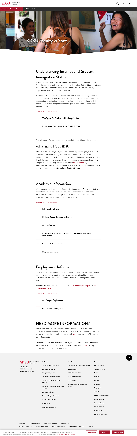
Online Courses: (48, 225)
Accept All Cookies (118, 432)
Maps (96, 373)
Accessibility (22, 423)
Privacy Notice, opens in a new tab (65, 434)
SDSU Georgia (72, 369)
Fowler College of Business (50, 396)
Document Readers (35, 423)
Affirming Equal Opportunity (76, 426)
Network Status (99, 403)
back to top (129, 358)
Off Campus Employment (52, 308)
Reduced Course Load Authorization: (57, 217)
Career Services (99, 407)
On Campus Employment (52, 300)
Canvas (96, 380)
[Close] (134, 433)
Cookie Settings (65, 423)
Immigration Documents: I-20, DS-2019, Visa (61, 126)
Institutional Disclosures (42, 426)
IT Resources (98, 410)
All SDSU (126, 3)
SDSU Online (72, 380)
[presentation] (44, 362)
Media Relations (99, 399)
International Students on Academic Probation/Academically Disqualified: (66, 234)
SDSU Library (46, 403)
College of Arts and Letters (50, 365)
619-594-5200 (24, 367)
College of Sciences (48, 392)
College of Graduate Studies (51, 377)
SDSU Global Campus (49, 400)
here (75, 334)
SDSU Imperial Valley (74, 373)
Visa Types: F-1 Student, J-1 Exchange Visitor (60, 118)
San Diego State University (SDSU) (79, 365)
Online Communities (100, 414)
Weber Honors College (49, 407)
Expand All (40, 112)
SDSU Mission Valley (74, 377)
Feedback (90, 426)
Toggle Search (117, 3)
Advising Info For (30, 9)
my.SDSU (97, 384)
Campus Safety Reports (25, 426)
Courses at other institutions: (54, 243)
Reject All (104, 432)
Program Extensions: (50, 251)
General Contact (99, 365)
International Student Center (10, 9)
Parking (96, 377)
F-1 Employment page (82, 285)
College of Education (48, 369)
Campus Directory (99, 369)
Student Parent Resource (58, 426)
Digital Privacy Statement (50, 423)
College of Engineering (49, 373)
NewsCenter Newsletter (101, 395)
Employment (98, 388)
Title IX (96, 392)
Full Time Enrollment (50, 209)
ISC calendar (78, 162)
